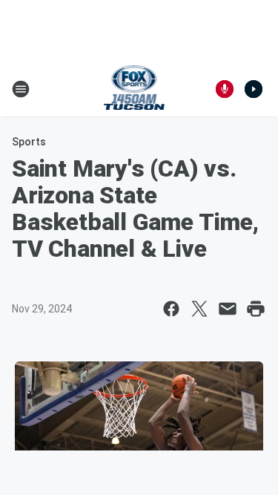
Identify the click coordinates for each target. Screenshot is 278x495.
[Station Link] (134, 89)
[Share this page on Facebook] (171, 308)
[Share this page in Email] (227, 308)
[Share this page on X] (199, 308)
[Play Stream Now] (253, 89)
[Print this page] (255, 308)
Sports (29, 142)
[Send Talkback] (225, 89)
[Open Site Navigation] (21, 89)
